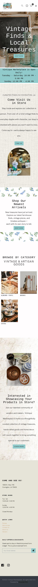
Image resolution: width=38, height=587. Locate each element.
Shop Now (19, 56)
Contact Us (5, 527)
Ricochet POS (23, 582)
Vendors (4, 532)
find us (19, 143)
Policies (4, 523)
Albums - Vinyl (7, 295)
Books (22, 295)
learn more (19, 446)
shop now (19, 228)
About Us (5, 529)
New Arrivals (6, 525)
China (3, 324)
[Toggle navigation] (36, 6)
